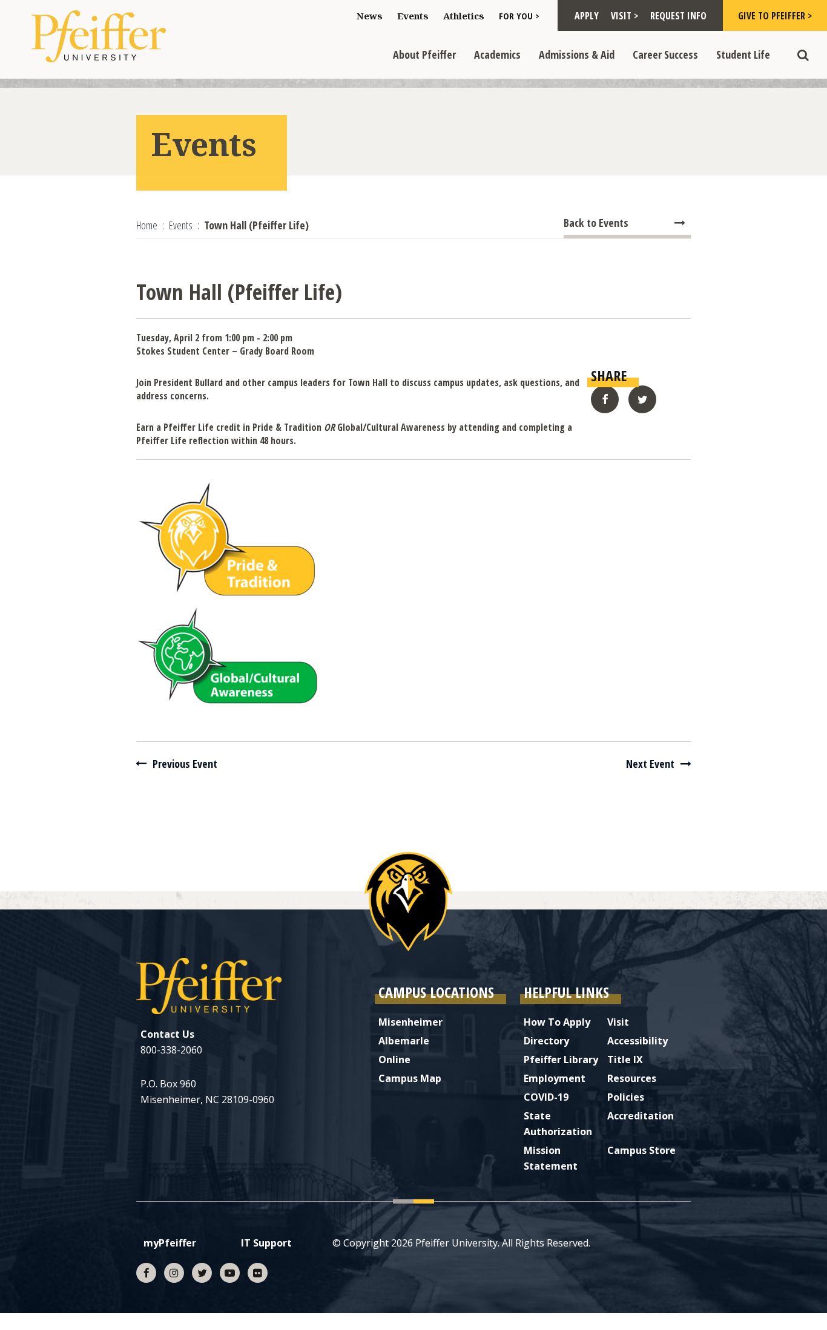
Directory (546, 1040)
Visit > (624, 15)
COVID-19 (546, 1097)
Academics (497, 54)
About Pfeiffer (424, 54)
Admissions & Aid (576, 54)
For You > (519, 16)
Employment (554, 1078)
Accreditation (640, 1115)
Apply (587, 15)
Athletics (463, 16)
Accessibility (637, 1040)
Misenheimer (410, 1022)
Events (413, 16)
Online (394, 1059)
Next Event (650, 763)
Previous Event (185, 763)
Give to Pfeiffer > (775, 15)
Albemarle (403, 1040)
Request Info (678, 15)
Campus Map (409, 1078)
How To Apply (557, 1022)
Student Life (743, 54)
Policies (625, 1097)
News (370, 16)
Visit (618, 1022)
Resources (631, 1078)
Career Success (665, 54)
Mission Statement (551, 1158)
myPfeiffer (169, 1243)
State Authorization (558, 1123)
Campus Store (641, 1150)
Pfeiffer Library (561, 1059)
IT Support (266, 1243)
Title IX (625, 1059)
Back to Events (596, 222)
